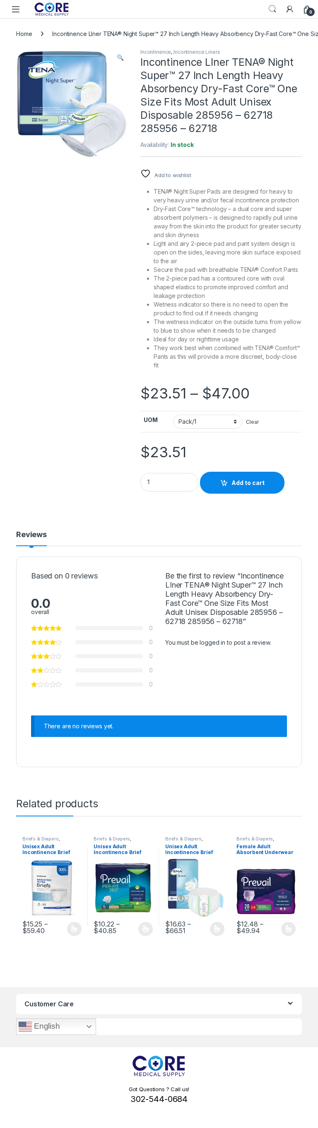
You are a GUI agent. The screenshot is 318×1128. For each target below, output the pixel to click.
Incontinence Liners (196, 52)
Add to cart (248, 482)
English (46, 1026)
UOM (151, 419)
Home (24, 33)
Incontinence (155, 52)
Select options (72, 929)
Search (272, 9)
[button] (120, 57)
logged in (212, 642)
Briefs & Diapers (40, 839)
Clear (252, 422)
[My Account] (289, 9)
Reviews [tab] (31, 535)
